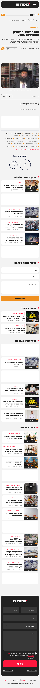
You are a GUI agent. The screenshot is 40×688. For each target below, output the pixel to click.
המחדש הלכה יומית (32, 138)
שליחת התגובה (20, 298)
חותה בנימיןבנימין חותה (22, 146)
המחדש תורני (8, 138)
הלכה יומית (34, 136)
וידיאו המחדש (21, 141)
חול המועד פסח (18, 144)
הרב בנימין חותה (33, 141)
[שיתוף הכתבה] (2, 48)
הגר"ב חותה (9, 133)
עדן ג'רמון (24, 680)
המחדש (16, 136)
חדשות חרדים (10, 141)
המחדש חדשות (20, 138)
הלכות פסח (25, 136)
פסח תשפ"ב (9, 146)
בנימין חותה (18, 133)
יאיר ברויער (7, 680)
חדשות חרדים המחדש (31, 144)
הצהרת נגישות (32, 670)
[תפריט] (34, 4)
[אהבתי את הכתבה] (25, 164)
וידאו (30, 20)
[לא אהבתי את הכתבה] (13, 165)
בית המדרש (28, 133)
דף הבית (36, 20)
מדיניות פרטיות (8, 670)
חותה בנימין (34, 146)
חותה (9, 144)
